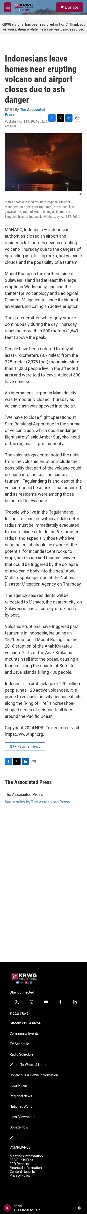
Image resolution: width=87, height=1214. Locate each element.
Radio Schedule (21, 1054)
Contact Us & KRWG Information (34, 1075)
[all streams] (80, 1208)
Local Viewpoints (22, 1117)
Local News (18, 1086)
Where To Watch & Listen (28, 1065)
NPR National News (25, 746)
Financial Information (26, 1168)
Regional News (21, 1096)
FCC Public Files (21, 1160)
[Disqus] (43, 896)
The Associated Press (25, 112)
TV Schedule (19, 1044)
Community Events (24, 1033)
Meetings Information (26, 1156)
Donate (71, 7)
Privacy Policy (20, 1175)
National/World (21, 1106)
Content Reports (22, 1172)
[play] (7, 1208)
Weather (16, 1138)
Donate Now (19, 1127)
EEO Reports (19, 1164)
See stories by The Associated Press (37, 802)
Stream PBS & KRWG (25, 1023)
